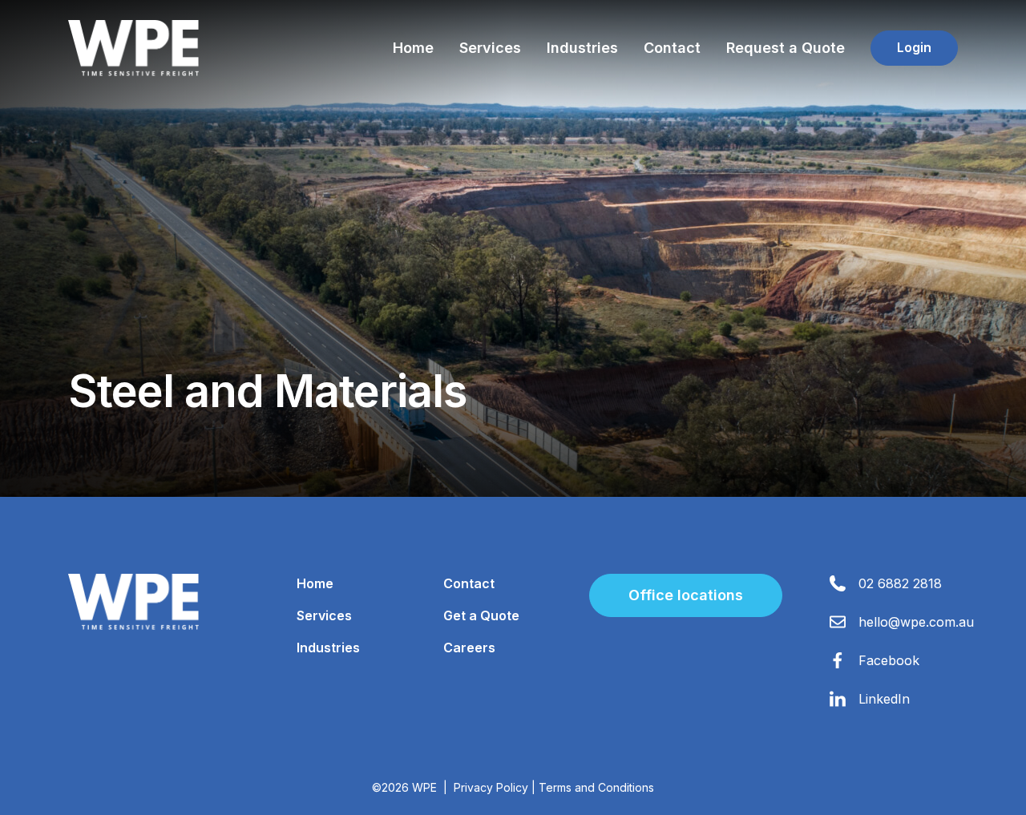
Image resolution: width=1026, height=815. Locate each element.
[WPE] (133, 48)
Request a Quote (785, 47)
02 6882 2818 (900, 583)
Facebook (888, 660)
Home (413, 47)
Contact (672, 47)
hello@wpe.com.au (916, 622)
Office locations (685, 595)
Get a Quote (481, 615)
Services (490, 47)
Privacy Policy (491, 787)
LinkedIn (884, 699)
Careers (469, 647)
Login (914, 47)
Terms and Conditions (596, 787)
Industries (582, 47)
